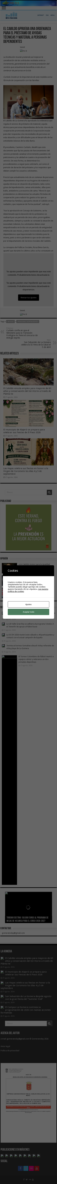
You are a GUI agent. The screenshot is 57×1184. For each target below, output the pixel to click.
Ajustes (28, 604)
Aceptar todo (28, 612)
